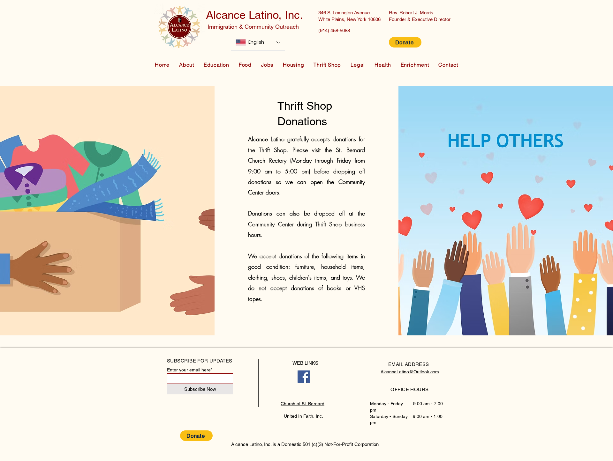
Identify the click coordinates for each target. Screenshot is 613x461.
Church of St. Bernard (302, 403)
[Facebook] (304, 376)
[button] (186, 64)
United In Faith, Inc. (303, 416)
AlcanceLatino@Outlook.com (410, 371)
